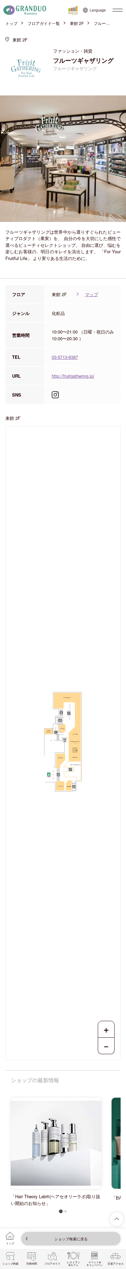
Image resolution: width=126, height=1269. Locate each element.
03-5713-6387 (65, 357)
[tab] (60, 1211)
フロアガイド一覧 (44, 23)
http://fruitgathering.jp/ (73, 376)
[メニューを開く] (117, 10)
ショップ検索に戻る (71, 1238)
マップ (91, 294)
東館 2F (77, 23)
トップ (11, 23)
